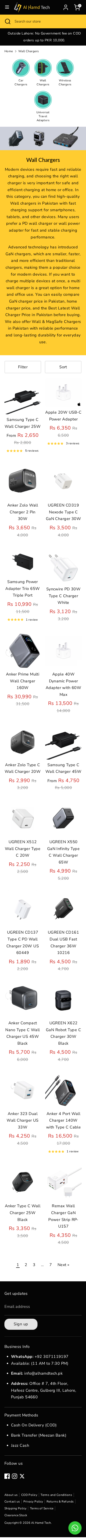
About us (11, 1495)
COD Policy (29, 1495)
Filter (23, 367)
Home (8, 51)
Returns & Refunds (60, 1501)
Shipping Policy (15, 1508)
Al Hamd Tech (41, 1523)
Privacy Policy (33, 1501)
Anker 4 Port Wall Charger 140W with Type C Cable (63, 1120)
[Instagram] (14, 1476)
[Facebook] (7, 1476)
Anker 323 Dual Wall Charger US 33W (23, 1120)
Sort (63, 367)
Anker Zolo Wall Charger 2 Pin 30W (22, 512)
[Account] (65, 6)
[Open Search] (7, 21)
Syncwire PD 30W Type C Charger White (63, 595)
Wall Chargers (28, 51)
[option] (43, 36)
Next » (63, 1264)
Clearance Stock (15, 1515)
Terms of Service (42, 1508)
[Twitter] (22, 1476)
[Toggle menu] (7, 7)
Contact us (12, 1501)
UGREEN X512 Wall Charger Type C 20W (23, 848)
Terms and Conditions (56, 1495)
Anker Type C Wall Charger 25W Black (23, 1212)
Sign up (21, 1324)
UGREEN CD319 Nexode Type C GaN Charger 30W (63, 512)
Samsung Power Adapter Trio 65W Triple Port (22, 588)
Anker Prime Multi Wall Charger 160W (22, 681)
